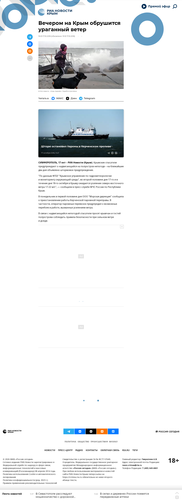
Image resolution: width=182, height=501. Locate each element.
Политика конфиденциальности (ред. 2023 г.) (25, 480)
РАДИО (79, 450)
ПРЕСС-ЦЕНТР (65, 450)
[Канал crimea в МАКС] (113, 431)
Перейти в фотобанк (69, 91)
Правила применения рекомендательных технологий (30, 483)
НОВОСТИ (49, 450)
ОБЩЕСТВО (83, 441)
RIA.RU (126, 450)
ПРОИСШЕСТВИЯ (99, 441)
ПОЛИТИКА (70, 441)
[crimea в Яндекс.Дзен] (91, 431)
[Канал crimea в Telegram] (68, 431)
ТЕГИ (135, 450)
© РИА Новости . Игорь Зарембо (49, 91)
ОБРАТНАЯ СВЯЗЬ (110, 450)
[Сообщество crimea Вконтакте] (80, 431)
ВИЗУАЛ (113, 441)
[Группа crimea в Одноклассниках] (102, 431)
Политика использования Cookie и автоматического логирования (29, 476)
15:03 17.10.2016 (44, 36)
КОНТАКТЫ (92, 450)
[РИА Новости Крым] (55, 12)
